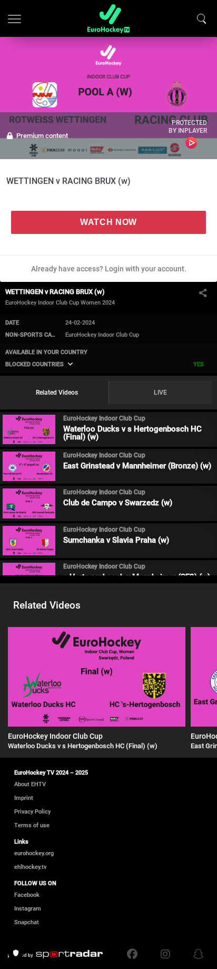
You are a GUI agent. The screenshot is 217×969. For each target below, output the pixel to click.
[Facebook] (135, 954)
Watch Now (108, 222)
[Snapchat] (196, 954)
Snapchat (26, 922)
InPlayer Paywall (191, 143)
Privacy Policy (32, 811)
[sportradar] (55, 954)
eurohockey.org (34, 853)
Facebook (27, 895)
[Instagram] (165, 954)
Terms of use (32, 825)
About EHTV (30, 784)
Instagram (27, 908)
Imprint (23, 798)
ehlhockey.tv (30, 867)
